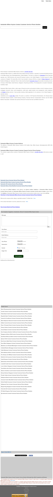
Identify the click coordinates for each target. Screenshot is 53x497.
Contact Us (26, 491)
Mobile (4, 92)
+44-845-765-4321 (28, 71)
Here (34, 198)
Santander (42, 75)
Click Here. (13, 480)
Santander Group (34, 80)
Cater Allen (12, 95)
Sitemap (26, 493)
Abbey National (45, 79)
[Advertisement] (26, 12)
